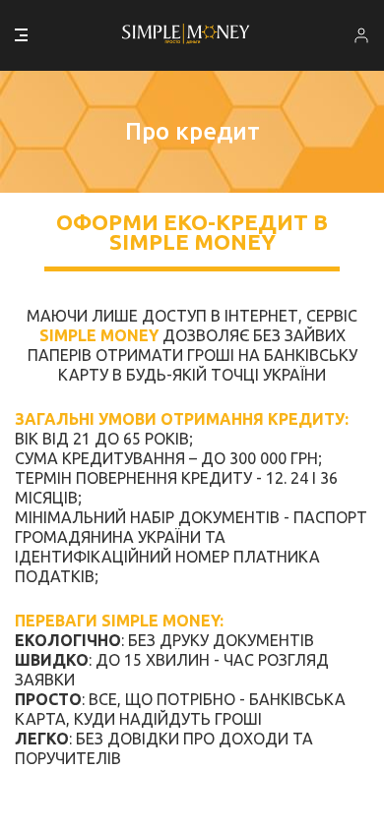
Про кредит (192, 132)
